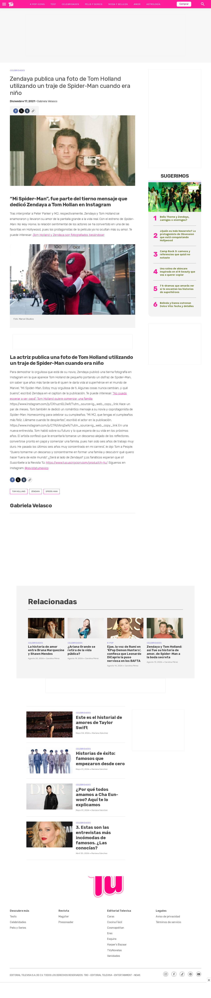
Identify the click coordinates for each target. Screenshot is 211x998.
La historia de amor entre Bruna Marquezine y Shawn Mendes (46, 650)
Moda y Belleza (118, 4)
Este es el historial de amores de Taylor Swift (99, 722)
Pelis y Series (93, 4)
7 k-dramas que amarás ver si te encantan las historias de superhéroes (177, 288)
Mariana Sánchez (100, 733)
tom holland (18, 491)
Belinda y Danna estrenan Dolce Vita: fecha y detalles (177, 304)
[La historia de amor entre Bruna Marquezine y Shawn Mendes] (46, 628)
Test (53, 4)
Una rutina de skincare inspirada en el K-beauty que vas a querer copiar (177, 271)
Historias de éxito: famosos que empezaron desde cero (100, 758)
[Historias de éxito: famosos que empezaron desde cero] (49, 761)
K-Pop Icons (37, 4)
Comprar (184, 4)
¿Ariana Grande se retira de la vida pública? (81, 650)
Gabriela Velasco (47, 101)
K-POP (110, 643)
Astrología (153, 4)
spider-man (52, 491)
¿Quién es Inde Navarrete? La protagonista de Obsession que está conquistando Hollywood (178, 235)
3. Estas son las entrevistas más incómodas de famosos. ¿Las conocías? (93, 838)
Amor (137, 4)
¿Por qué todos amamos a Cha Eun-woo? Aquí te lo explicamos (97, 797)
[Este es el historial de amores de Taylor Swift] (49, 724)
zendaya (35, 491)
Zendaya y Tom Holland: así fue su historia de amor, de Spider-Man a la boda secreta (164, 652)
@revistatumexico (36, 468)
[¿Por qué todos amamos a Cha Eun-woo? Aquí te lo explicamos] (49, 796)
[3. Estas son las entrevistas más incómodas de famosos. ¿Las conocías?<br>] (49, 835)
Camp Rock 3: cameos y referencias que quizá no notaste (175, 254)
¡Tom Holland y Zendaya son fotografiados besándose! (68, 235)
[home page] (10, 4)
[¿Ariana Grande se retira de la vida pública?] (86, 628)
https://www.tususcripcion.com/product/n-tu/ (77, 462)
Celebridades (70, 4)
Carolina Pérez (53, 658)
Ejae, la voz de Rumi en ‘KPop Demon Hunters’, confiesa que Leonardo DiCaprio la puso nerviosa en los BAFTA (124, 654)
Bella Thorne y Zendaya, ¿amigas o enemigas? (174, 218)
